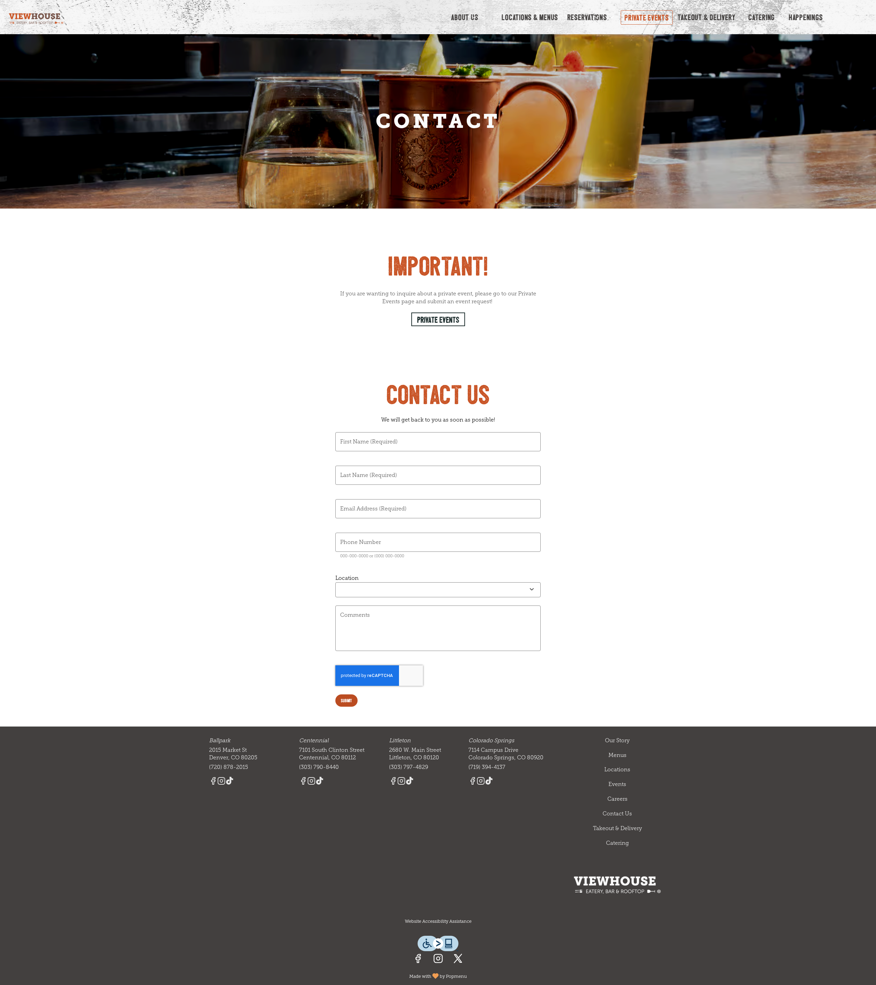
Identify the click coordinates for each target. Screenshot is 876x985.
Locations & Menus (530, 17)
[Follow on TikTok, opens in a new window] (230, 782)
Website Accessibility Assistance (438, 921)
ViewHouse (617, 884)
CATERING (761, 17)
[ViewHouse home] (36, 17)
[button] (468, 17)
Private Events (646, 17)
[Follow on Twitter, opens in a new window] (458, 960)
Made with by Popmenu (236, 975)
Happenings (806, 17)
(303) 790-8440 (319, 767)
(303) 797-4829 (408, 767)
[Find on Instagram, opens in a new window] (438, 960)
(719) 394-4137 (486, 767)
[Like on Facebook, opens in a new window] (418, 960)
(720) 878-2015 (228, 767)
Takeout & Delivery (707, 17)
